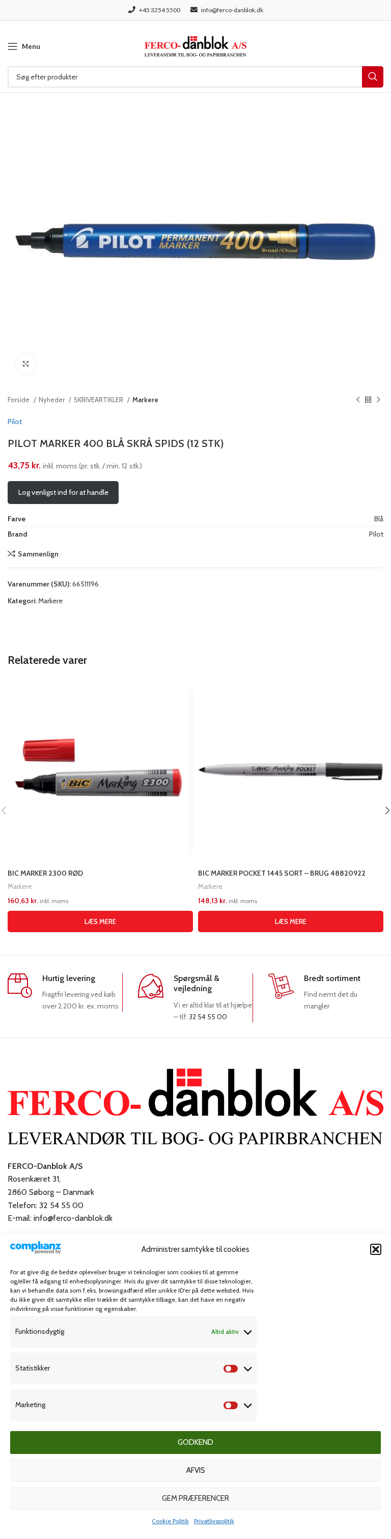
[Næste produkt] (378, 400)
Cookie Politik (170, 1521)
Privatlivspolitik (214, 1521)
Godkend (195, 1442)
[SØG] (372, 77)
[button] (376, 1249)
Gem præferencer (195, 1498)
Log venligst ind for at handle (63, 492)
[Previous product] (358, 400)
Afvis (195, 1470)
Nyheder (52, 400)
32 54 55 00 (208, 1016)
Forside (19, 400)
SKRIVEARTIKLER (99, 400)
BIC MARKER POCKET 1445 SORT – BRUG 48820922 (282, 873)
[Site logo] (195, 45)
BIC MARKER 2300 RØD (45, 873)
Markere (145, 400)
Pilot (15, 421)
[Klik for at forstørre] (25, 364)
